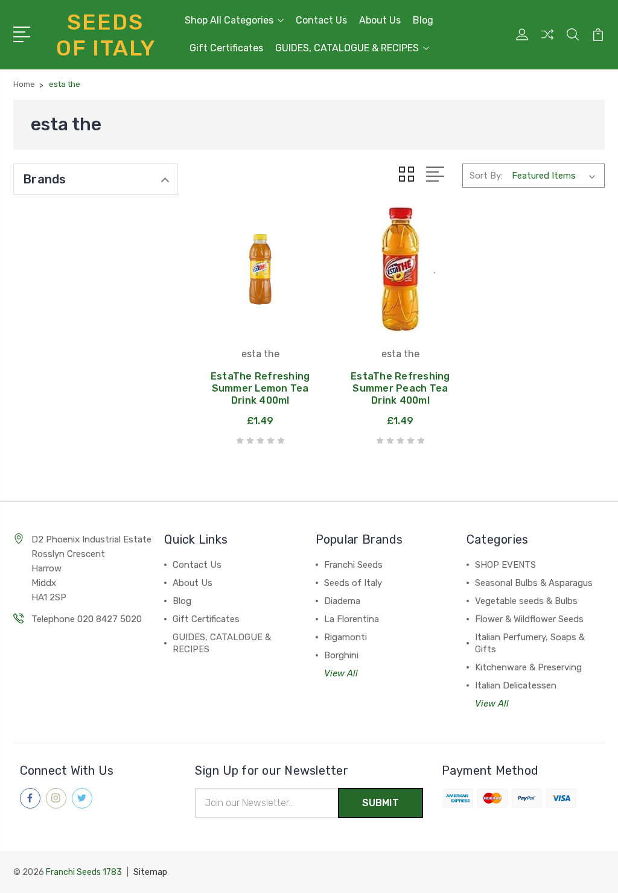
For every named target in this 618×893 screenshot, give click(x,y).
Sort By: (486, 175)
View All (341, 673)
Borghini (341, 655)
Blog (423, 20)
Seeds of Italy (353, 582)
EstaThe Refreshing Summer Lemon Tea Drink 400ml (260, 388)
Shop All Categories (229, 20)
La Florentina (351, 619)
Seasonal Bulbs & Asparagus (534, 582)
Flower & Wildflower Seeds (529, 619)
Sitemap (150, 872)
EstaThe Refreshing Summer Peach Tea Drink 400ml (400, 388)
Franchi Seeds (353, 564)
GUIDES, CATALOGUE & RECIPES (347, 48)
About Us (380, 20)
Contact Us (321, 20)
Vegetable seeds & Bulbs (526, 601)
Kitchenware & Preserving (528, 667)
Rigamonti (345, 637)
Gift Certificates (226, 48)
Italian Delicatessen (515, 685)
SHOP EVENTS (505, 564)
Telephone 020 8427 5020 (86, 619)
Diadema (342, 601)
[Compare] (547, 42)
